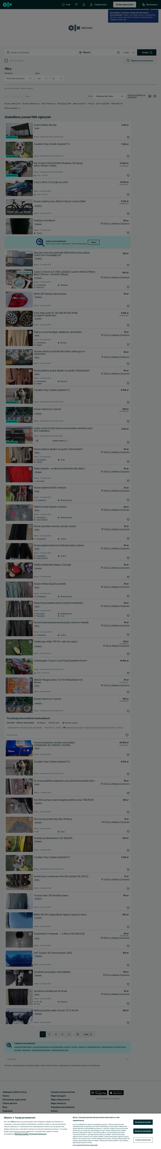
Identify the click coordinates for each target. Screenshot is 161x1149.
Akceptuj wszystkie (143, 1122)
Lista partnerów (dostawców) (85, 1145)
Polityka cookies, (22, 1134)
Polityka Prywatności (38, 1134)
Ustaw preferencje (143, 1140)
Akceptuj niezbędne (143, 1131)
